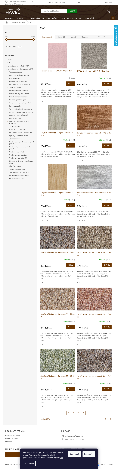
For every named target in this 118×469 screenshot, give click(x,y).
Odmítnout (74, 454)
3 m (41, 406)
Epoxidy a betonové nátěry (18, 136)
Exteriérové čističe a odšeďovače (20, 133)
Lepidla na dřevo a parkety (18, 91)
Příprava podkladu (15, 72)
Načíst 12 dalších (76, 413)
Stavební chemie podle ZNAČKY (17, 66)
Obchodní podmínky (57, 3)
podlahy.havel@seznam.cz (74, 436)
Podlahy (9, 63)
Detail (70, 83)
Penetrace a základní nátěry (19, 75)
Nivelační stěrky (15, 78)
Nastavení (29, 463)
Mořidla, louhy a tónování (18, 115)
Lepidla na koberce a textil (18, 97)
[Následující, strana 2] (106, 419)
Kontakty (8, 441)
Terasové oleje (14, 126)
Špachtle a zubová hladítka (18, 172)
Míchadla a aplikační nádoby (19, 175)
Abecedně (84, 37)
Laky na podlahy (15, 106)
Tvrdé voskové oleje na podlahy (20, 109)
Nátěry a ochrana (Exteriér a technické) (18, 122)
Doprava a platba (11, 438)
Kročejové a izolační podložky (19, 84)
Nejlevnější (61, 37)
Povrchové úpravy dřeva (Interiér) (20, 103)
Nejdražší (73, 37)
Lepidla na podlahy (15, 87)
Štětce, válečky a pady (17, 169)
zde (61, 457)
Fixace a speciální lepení (17, 100)
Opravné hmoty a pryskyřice (19, 81)
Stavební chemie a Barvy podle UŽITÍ (19, 69)
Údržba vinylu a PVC (16, 152)
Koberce (9, 60)
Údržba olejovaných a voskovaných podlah (21, 143)
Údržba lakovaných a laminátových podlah (21, 148)
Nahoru (46, 419)
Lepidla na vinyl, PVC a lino (19, 94)
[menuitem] (9, 18)
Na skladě (15, 46)
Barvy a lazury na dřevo (17, 129)
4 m (41, 101)
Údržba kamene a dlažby (18, 155)
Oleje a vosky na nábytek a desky (21, 112)
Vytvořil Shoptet (107, 464)
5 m (47, 161)
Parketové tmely (15, 118)
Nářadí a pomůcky (15, 166)
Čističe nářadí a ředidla (17, 178)
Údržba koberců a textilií (18, 158)
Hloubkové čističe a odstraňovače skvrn (21, 162)
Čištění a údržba (14, 139)
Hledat (72, 11)
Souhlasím (88, 454)
